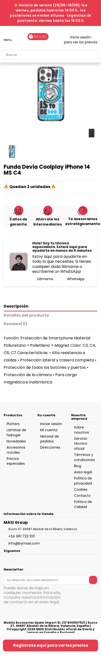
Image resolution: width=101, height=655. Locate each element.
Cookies (81, 489)
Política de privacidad (83, 481)
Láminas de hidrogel (16, 432)
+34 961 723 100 (21, 536)
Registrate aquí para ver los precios (50, 645)
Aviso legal (83, 472)
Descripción (16, 306)
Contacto (82, 495)
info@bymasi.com (24, 543)
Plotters (13, 423)
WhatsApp (75, 278)
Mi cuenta (48, 430)
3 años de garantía (18, 221)
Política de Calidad (83, 504)
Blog (77, 466)
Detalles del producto (26, 315)
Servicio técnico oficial (80, 443)
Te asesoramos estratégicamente (82, 221)
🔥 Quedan (15, 186)
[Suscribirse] (93, 580)
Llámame (44, 278)
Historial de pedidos (49, 439)
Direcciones (50, 447)
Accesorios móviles (16, 450)
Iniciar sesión (51, 423)
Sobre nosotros (81, 430)
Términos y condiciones (84, 457)
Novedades (16, 441)
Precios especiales (16, 461)
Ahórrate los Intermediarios (47, 221)
